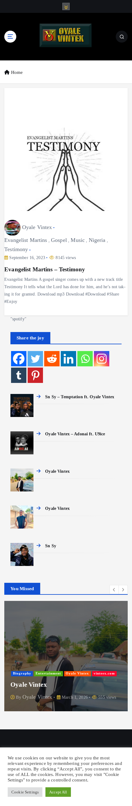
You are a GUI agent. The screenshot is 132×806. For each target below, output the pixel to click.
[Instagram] (101, 358)
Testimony (16, 249)
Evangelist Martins (25, 240)
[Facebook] (18, 358)
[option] (66, 657)
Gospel (59, 240)
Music (78, 240)
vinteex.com (104, 673)
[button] (114, 589)
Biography (22, 673)
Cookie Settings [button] (25, 792)
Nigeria (97, 240)
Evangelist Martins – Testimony (44, 269)
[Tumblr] (18, 375)
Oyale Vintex (37, 227)
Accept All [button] (58, 792)
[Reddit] (52, 358)
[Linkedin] (68, 358)
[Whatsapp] (85, 358)
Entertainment (48, 673)
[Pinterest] (35, 375)
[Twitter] (35, 358)
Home (17, 72)
